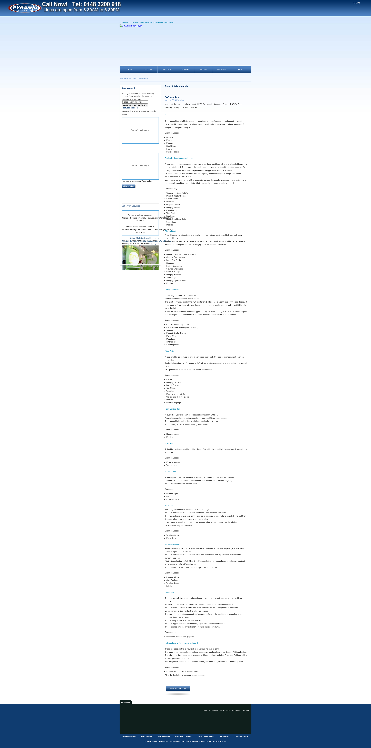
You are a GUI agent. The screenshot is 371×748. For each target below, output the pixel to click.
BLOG (240, 69)
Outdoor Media (224, 736)
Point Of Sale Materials (140, 78)
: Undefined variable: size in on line (140, 241)
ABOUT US (203, 69)
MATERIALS (167, 69)
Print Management (241, 736)
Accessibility (236, 710)
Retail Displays (146, 736)
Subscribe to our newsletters (135, 105)
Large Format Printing (205, 736)
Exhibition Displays (129, 736)
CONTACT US (222, 69)
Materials (128, 78)
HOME (130, 69)
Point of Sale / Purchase (183, 736)
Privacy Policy (225, 710)
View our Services (178, 688)
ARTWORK (185, 69)
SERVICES (148, 69)
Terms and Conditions (210, 710)
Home (121, 78)
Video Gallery (128, 186)
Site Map (246, 710)
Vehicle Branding (164, 736)
